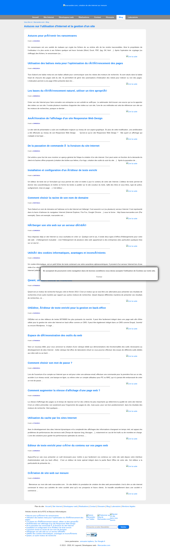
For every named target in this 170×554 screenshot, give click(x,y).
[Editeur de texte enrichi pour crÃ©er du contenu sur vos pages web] (131, 466)
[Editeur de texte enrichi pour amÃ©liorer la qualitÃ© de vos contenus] (131, 329)
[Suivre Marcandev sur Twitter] (91, 519)
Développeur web (66, 17)
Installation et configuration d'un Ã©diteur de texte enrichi (48, 528)
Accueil (35, 17)
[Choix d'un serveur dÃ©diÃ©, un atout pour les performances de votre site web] (131, 246)
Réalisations (84, 17)
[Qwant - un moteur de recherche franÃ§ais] (131, 301)
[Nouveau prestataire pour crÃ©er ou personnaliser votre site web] (131, 494)
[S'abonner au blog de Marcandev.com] (103, 519)
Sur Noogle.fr (100, 541)
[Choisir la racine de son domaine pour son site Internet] (131, 218)
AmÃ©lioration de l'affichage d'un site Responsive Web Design (50, 524)
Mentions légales (128, 506)
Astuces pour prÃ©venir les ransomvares (42, 516)
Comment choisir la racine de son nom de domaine (46, 530)
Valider (123, 527)
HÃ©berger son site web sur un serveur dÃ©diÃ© (45, 532)
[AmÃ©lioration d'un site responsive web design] (131, 139)
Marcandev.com (39, 22)
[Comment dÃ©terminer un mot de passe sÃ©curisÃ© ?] (131, 384)
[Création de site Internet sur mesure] (85, 5)
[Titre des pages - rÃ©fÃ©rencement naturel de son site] (131, 112)
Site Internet (49, 17)
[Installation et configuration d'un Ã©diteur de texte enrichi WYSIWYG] (131, 191)
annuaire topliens (87, 541)
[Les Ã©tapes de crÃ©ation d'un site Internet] (131, 163)
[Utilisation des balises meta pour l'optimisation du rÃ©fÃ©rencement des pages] (131, 84)
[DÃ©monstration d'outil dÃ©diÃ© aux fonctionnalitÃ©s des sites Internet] (131, 356)
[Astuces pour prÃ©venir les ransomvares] (131, 57)
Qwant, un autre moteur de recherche (41, 536)
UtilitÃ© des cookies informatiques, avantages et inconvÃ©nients (51, 534)
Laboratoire (133, 17)
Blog (121, 17)
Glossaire (110, 17)
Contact (97, 17)
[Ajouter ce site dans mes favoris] (114, 520)
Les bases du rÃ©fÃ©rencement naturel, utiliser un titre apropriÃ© (52, 522)
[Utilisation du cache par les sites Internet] (131, 439)
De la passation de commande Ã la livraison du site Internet (50, 526)
